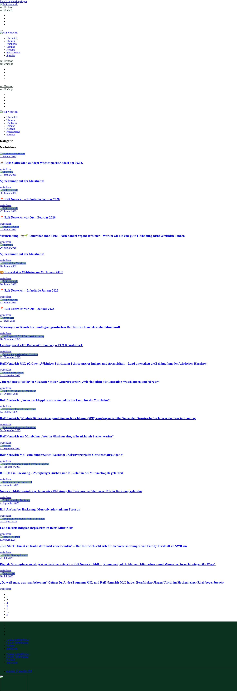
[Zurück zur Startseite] (9, 4)
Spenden (10, 55)
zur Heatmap (6, 7)
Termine (10, 46)
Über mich (11, 38)
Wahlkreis (11, 43)
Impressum (12, 648)
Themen (10, 41)
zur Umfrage (6, 10)
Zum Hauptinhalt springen (13, 1)
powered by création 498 (19, 671)
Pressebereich (13, 52)
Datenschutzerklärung (17, 640)
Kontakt (10, 49)
